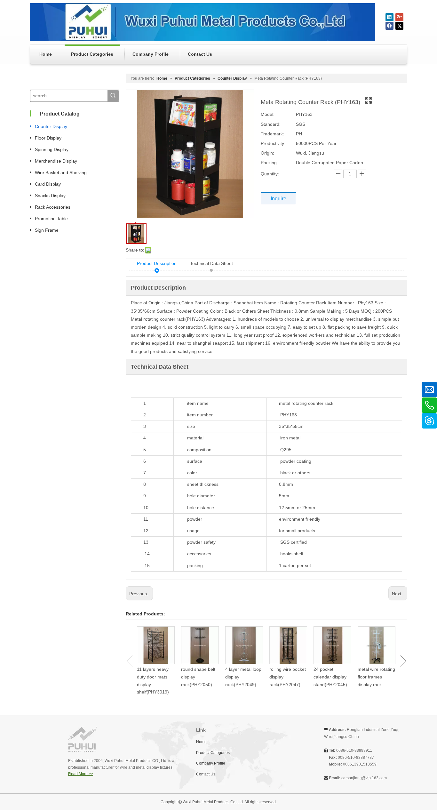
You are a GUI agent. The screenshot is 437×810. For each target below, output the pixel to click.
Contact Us (205, 774)
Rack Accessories (52, 207)
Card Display (48, 184)
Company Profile (210, 763)
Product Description (157, 263)
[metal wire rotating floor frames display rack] (376, 645)
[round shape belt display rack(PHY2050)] (200, 645)
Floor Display (48, 137)
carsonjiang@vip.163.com (364, 778)
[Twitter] (399, 26)
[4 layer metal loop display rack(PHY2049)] (244, 645)
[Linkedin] (389, 17)
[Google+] (399, 17)
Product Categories (213, 752)
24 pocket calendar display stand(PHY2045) (330, 677)
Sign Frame (47, 230)
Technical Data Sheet (211, 263)
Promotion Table (51, 218)
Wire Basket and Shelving (61, 172)
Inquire (278, 198)
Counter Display (51, 126)
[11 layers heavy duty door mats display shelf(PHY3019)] (155, 645)
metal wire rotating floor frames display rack (376, 677)
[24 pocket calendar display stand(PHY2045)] (332, 645)
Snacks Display (50, 195)
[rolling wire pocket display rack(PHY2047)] (288, 645)
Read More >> (80, 774)
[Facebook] (389, 26)
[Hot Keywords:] (113, 95)
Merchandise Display (56, 161)
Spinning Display (51, 149)
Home (201, 742)
